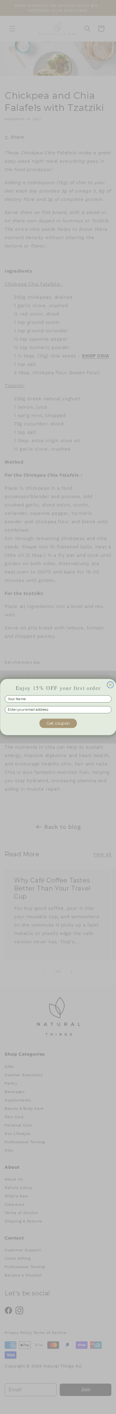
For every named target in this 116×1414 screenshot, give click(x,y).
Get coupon (58, 723)
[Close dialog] (110, 685)
